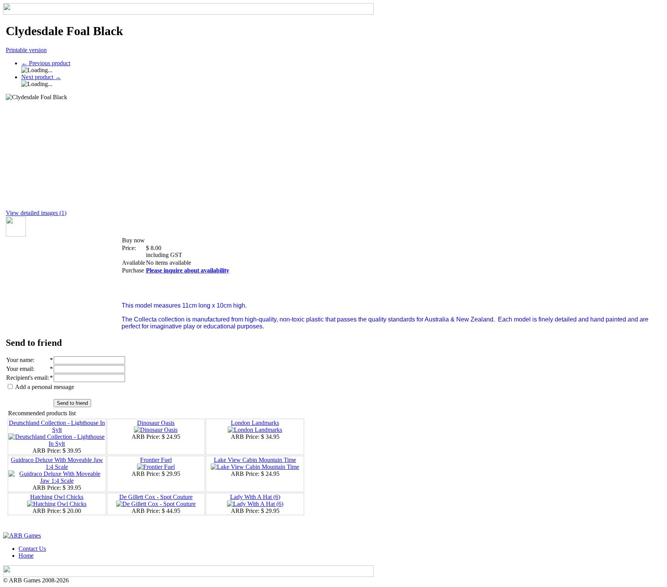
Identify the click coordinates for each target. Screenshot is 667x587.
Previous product (45, 63)
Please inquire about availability (187, 270)
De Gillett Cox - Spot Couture (156, 497)
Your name (19, 360)
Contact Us (32, 548)
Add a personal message (44, 387)
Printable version (26, 50)
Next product (41, 77)
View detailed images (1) (36, 213)
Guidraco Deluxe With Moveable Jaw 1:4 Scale (57, 463)
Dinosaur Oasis (155, 423)
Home (26, 555)
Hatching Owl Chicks (56, 497)
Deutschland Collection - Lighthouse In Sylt (57, 426)
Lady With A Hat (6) (255, 497)
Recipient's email (26, 377)
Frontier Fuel (156, 460)
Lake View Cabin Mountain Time (255, 460)
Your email (19, 368)
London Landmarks (255, 423)
